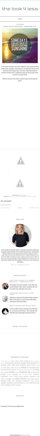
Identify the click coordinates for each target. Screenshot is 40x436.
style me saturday (14, 381)
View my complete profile (20, 264)
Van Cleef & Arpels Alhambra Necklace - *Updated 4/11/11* (22, 281)
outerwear (4, 376)
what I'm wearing (16, 385)
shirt (17, 378)
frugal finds (8, 370)
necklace (36, 374)
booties (23, 363)
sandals (8, 379)
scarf (13, 379)
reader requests (30, 376)
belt (15, 363)
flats (33, 368)
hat (2, 372)
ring (38, 376)
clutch (8, 368)
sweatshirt (10, 383)
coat (12, 368)
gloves (22, 369)
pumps (21, 376)
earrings (29, 368)
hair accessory (28, 369)
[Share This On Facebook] (9, 171)
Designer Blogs (25, 435)
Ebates (13, 361)
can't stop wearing (18, 196)
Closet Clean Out (5, 361)
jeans (37, 372)
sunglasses (26, 381)
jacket (33, 372)
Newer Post (34, 207)
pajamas (11, 376)
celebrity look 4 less (27, 365)
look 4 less (31, 196)
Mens (17, 361)
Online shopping (24, 361)
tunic (27, 383)
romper (3, 379)
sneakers (3, 381)
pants (16, 376)
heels (11, 372)
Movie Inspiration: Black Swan (23, 305)
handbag (36, 370)
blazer (18, 363)
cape (38, 363)
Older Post (5, 207)
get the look (15, 370)
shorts (29, 379)
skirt (32, 379)
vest (38, 383)
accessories (9, 363)
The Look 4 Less (20, 8)
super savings (35, 381)
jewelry (3, 374)
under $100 (32, 383)
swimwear (17, 383)
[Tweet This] (21, 171)
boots (29, 363)
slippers (37, 379)
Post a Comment (6, 205)
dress (23, 367)
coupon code (17, 367)
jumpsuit (9, 374)
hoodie (17, 372)
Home (20, 19)
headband (6, 372)
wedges (7, 385)
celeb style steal (13, 365)
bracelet (33, 363)
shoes (23, 378)
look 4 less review (25, 374)
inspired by (24, 372)
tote (25, 383)
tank (21, 383)
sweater (3, 383)
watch (2, 385)
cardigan (3, 365)
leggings (15, 374)
